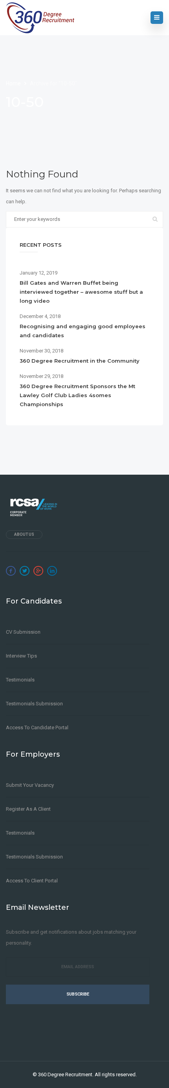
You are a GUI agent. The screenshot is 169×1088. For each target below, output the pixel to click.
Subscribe (77, 994)
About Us (24, 534)
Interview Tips (21, 656)
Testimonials (20, 680)
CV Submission (23, 632)
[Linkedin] (52, 571)
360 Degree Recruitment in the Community (80, 361)
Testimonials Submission (34, 704)
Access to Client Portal (32, 881)
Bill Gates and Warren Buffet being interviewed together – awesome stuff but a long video (81, 292)
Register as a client (28, 809)
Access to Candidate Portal (37, 727)
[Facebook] (11, 571)
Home (14, 83)
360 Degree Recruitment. (66, 1074)
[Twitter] (24, 571)
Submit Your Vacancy (30, 785)
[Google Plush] (38, 571)
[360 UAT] (40, 17)
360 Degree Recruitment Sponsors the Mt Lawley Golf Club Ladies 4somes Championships (77, 395)
